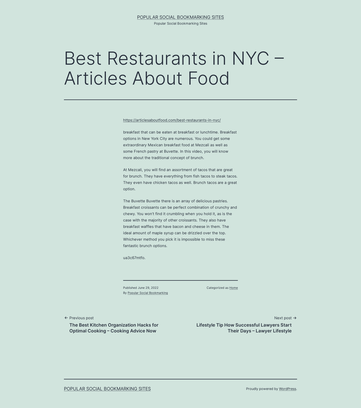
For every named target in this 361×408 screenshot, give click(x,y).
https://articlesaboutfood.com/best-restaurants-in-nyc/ (172, 120)
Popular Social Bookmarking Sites (180, 17)
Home (233, 288)
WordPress (287, 389)
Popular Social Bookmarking (148, 293)
